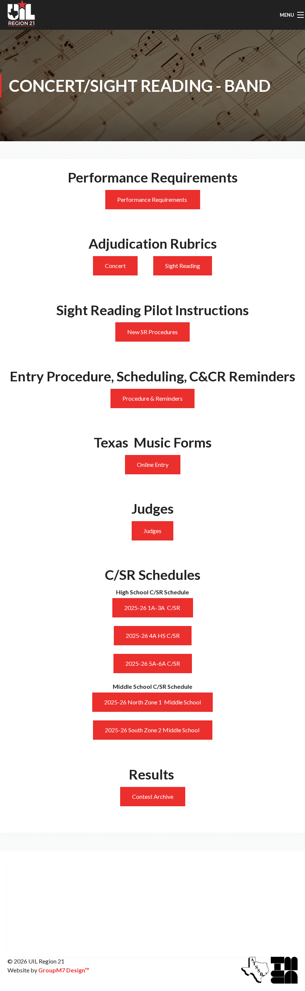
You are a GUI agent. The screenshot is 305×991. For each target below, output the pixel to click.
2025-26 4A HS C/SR (153, 635)
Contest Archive (152, 796)
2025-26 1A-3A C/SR (152, 607)
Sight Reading (182, 265)
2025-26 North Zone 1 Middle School (152, 702)
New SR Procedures (152, 331)
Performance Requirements (152, 199)
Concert (115, 265)
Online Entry (152, 464)
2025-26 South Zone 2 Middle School (152, 729)
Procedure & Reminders (152, 398)
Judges (152, 530)
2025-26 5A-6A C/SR (152, 663)
